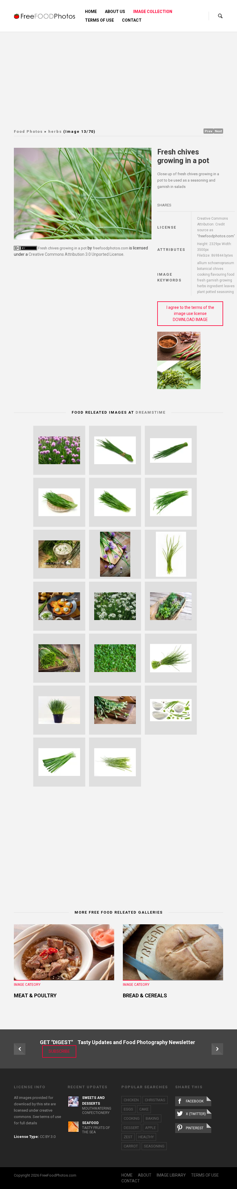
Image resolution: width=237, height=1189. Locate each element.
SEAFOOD (90, 1123)
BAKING (152, 1118)
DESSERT (131, 1127)
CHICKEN (131, 1100)
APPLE (150, 1127)
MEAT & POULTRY (35, 995)
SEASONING (154, 1146)
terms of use (50, 1117)
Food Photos (28, 131)
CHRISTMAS (155, 1100)
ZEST (128, 1137)
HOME (127, 1175)
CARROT (131, 1146)
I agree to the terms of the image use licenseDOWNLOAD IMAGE (190, 313)
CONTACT (130, 1181)
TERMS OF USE (205, 1175)
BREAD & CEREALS (145, 995)
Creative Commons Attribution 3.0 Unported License (76, 254)
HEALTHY (146, 1137)
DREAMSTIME (151, 412)
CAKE (144, 1109)
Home (91, 11)
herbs (55, 131)
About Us (115, 11)
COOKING (132, 1118)
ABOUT (144, 1175)
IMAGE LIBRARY (171, 1175)
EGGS (128, 1109)
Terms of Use (99, 20)
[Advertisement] (125, 75)
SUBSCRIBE (59, 1051)
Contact (132, 20)
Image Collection (152, 11)
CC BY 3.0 (47, 1136)
